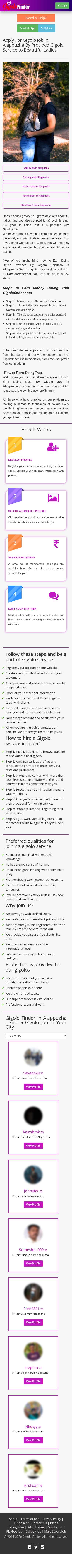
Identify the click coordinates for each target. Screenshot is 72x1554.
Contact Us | (40, 1523)
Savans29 (33, 1072)
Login (63, 5)
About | (14, 1519)
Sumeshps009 (33, 1249)
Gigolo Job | (56, 1527)
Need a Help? (36, 18)
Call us (47, 28)
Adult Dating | (37, 1527)
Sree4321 (33, 1308)
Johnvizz (33, 1190)
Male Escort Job (55, 1531)
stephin (33, 1367)
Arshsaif (33, 1485)
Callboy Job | (35, 1531)
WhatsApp (28, 28)
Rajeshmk (33, 1131)
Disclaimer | (22, 1523)
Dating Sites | (17, 1527)
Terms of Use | (31, 1519)
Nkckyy (33, 1426)
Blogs (54, 1523)
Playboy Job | (15, 1531)
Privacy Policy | (52, 1519)
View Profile (33, 1086)
